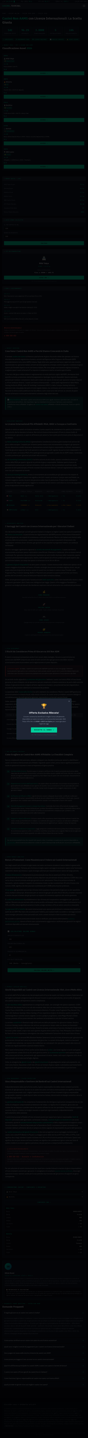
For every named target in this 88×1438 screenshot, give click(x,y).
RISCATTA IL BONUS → (44, 730)
